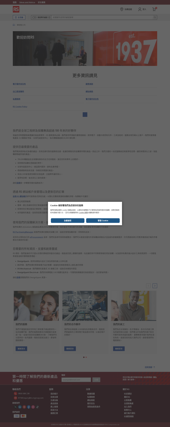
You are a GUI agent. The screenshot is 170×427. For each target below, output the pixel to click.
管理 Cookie (103, 220)
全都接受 (67, 220)
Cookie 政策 (83, 212)
